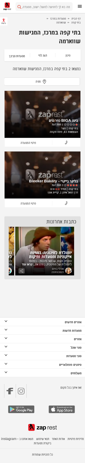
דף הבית (76, 18)
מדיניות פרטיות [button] (76, 438)
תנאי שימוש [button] (42, 438)
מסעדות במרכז (58, 18)
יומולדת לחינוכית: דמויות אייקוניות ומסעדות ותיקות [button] (50, 254)
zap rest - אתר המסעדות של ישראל (7, 6)
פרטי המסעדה (28, 142)
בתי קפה (76, 22)
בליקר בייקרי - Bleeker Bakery (53, 180)
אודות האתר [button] (58, 438)
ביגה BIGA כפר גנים (63, 120)
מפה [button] (38, 81)
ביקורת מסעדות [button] (42, 443)
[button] (66, 142)
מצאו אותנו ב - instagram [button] (17, 438)
